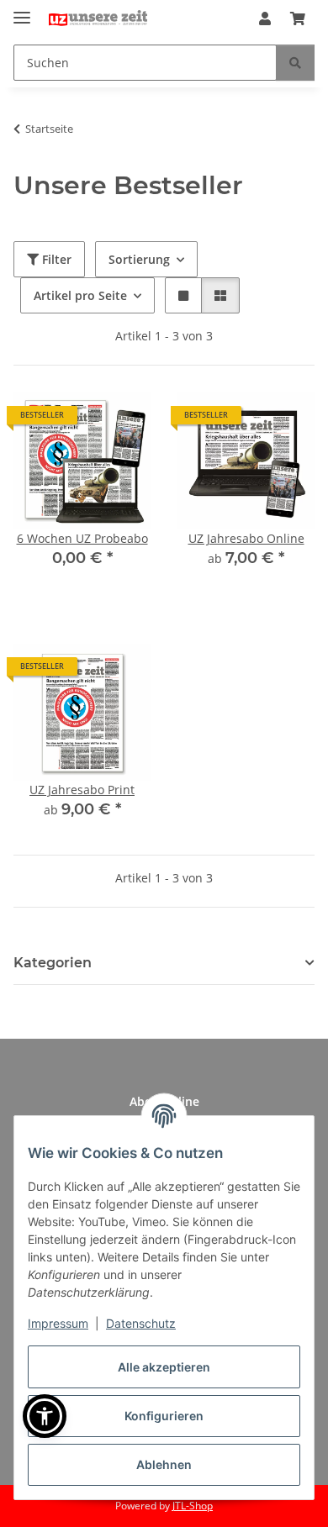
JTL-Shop (192, 1505)
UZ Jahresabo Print (82, 790)
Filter (55, 259)
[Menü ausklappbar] (21, 10)
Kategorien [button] (52, 963)
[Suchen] (295, 63)
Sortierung (139, 259)
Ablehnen (164, 1464)
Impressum (58, 1323)
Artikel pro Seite (80, 295)
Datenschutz (141, 1323)
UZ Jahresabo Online (246, 538)
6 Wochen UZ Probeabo (82, 538)
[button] (265, 18)
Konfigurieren (164, 1416)
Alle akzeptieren (164, 1367)
